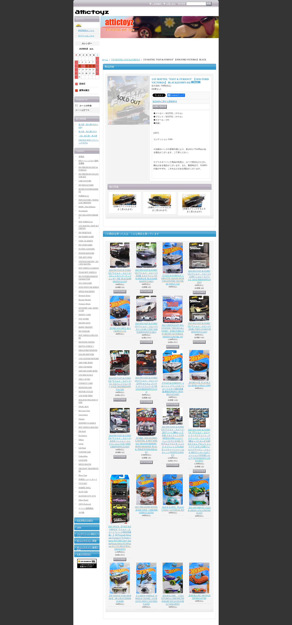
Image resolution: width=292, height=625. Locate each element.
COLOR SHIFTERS (86, 354)
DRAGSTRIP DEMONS (88, 350)
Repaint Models (85, 300)
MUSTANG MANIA (87, 342)
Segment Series (84, 295)
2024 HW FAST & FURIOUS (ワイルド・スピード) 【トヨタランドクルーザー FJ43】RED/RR (119, 384)
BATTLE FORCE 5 (86, 346)
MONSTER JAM (85, 388)
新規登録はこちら (86, 30)
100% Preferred (85, 504)
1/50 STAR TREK (86, 396)
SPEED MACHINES (87, 291)
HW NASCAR (84, 331)
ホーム (105, 60)
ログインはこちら (86, 36)
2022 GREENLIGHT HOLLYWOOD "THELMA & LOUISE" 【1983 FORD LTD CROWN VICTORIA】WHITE (173, 331)
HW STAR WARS (85, 245)
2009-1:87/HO (84, 379)
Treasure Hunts (84, 304)
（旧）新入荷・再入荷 (88, 136)
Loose (81, 444)
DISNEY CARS (85, 315)
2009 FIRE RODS (86, 363)
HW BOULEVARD (86, 185)
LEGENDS (83, 460)
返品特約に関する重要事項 (165, 101)
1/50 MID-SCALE (86, 375)
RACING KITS (84, 323)
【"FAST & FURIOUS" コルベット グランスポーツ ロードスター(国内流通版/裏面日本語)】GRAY (172, 389)
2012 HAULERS (85, 283)
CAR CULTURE (85, 181)
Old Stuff (82, 431)
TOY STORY (84, 319)
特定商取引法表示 (85, 520)
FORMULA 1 (84, 196)
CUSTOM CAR (85, 452)
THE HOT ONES (85, 257)
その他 (81, 512)
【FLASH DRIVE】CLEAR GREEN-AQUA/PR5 (199, 510)
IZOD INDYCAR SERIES (89, 287)
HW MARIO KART (86, 237)
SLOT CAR (83, 492)
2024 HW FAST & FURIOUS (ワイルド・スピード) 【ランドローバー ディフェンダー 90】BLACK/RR (119, 276)
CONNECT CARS (86, 383)
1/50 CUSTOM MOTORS (89, 359)
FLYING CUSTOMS (87, 249)
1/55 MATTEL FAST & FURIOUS (125, 60)
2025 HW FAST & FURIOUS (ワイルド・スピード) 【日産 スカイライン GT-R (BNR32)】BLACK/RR (146, 276)
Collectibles (83, 456)
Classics (81, 419)
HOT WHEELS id (86, 222)
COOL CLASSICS (86, 241)
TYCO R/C (83, 483)
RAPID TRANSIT (86, 327)
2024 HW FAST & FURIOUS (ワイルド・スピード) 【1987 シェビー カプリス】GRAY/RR (199, 277)
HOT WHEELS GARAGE (89, 268)
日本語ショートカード (88, 479)
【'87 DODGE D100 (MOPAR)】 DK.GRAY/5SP (119, 599)
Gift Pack (82, 448)
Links (79, 527)
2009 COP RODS (85, 367)
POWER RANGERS (86, 253)
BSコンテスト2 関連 (86, 541)
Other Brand (83, 500)
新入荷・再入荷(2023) (88, 132)
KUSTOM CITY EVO (87, 496)
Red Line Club (84, 411)
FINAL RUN (84, 407)
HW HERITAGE (85, 233)
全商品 (81, 156)
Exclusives (83, 436)
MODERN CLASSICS (87, 423)
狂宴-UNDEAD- (84, 554)
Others (81, 440)
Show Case (83, 475)
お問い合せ (171, 4)
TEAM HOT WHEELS (87, 272)
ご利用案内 (157, 4)
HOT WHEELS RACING (88, 427)
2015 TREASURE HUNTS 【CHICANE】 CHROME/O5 (146, 510)
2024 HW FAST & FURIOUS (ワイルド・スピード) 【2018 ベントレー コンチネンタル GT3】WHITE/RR (119, 441)
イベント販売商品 (86, 508)
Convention (83, 415)
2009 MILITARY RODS (88, 371)
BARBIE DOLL (85, 488)
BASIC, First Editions (87, 207)
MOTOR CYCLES (86, 392)
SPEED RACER (85, 464)
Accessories (83, 211)
